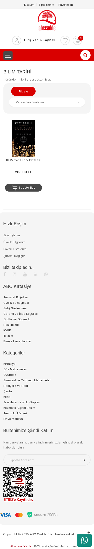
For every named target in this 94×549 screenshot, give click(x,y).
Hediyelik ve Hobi (15, 385)
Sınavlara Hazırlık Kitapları (21, 402)
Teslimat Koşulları (15, 297)
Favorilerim (65, 4)
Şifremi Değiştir (14, 256)
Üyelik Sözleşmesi (16, 302)
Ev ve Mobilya (13, 419)
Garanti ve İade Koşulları (20, 313)
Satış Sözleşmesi (15, 308)
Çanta (7, 391)
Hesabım (28, 4)
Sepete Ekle (26, 187)
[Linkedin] (35, 274)
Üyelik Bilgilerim (14, 242)
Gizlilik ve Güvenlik (16, 319)
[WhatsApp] (46, 274)
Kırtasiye (9, 363)
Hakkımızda (11, 324)
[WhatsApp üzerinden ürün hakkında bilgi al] (84, 540)
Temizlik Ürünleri (15, 413)
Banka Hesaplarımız (17, 341)
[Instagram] (14, 274)
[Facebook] (4, 274)
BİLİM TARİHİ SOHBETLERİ (23, 160)
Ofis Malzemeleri (15, 369)
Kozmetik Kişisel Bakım (19, 408)
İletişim (8, 335)
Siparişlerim (46, 4)
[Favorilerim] (65, 40)
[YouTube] (25, 274)
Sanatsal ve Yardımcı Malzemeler (27, 380)
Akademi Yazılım (21, 546)
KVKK (7, 330)
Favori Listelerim (14, 249)
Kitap (6, 397)
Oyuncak (9, 374)
